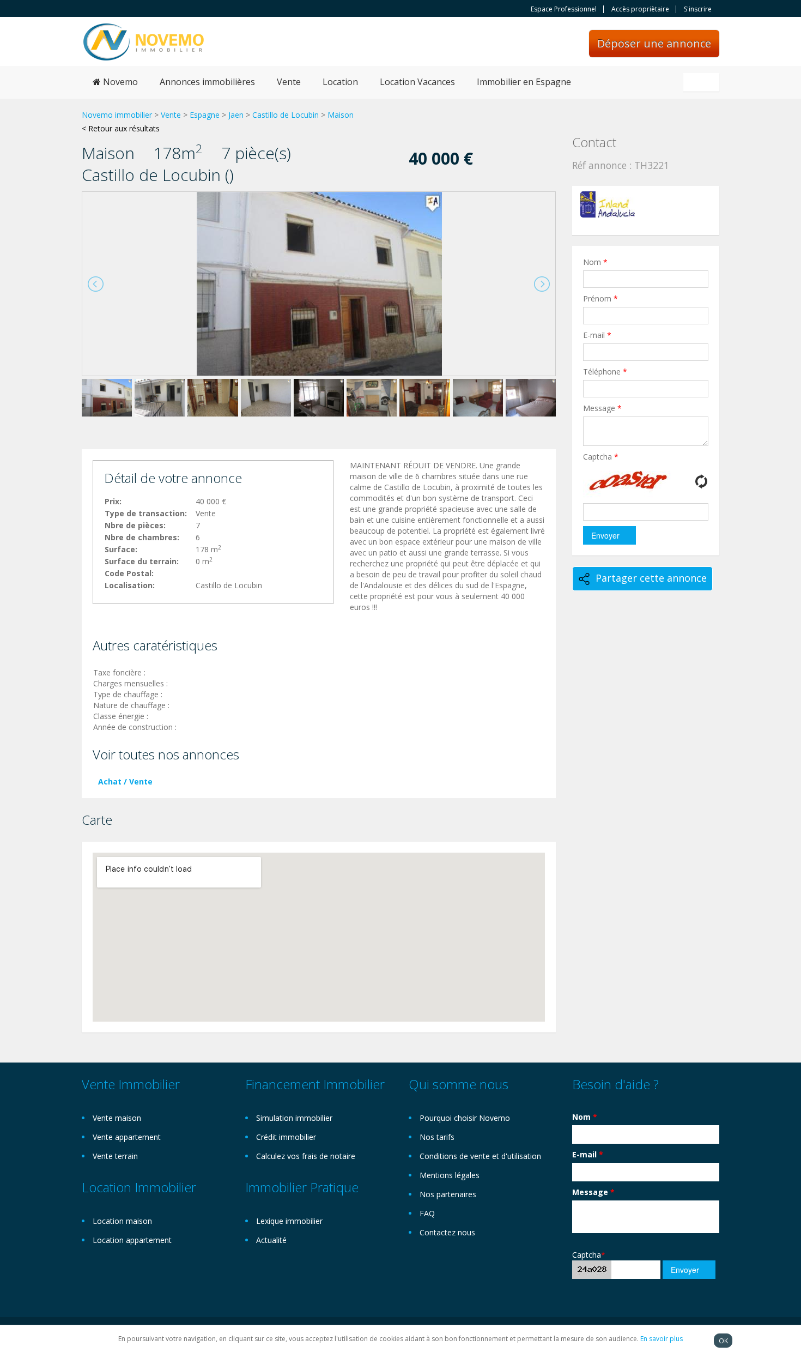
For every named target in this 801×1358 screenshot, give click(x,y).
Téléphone (605, 371)
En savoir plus (661, 1338)
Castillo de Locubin (285, 115)
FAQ (427, 1213)
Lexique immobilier (289, 1221)
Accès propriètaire (640, 9)
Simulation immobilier (294, 1118)
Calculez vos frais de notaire (305, 1156)
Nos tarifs (437, 1137)
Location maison (122, 1221)
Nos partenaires (448, 1194)
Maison (340, 115)
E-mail (597, 335)
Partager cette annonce (651, 577)
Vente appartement (127, 1137)
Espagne (205, 115)
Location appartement (132, 1240)
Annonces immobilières (207, 82)
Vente (289, 82)
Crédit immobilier (286, 1137)
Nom (595, 262)
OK (723, 1340)
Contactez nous (447, 1232)
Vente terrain (115, 1156)
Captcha (600, 456)
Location (340, 82)
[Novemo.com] (143, 41)
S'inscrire (698, 9)
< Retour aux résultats (121, 128)
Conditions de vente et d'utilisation (480, 1156)
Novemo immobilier (117, 115)
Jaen (236, 115)
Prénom (600, 298)
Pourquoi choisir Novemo (465, 1118)
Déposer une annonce (654, 43)
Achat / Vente (125, 781)
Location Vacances (417, 82)
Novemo (119, 82)
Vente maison (117, 1118)
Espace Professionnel (564, 9)
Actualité (271, 1240)
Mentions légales (450, 1175)
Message (602, 408)
